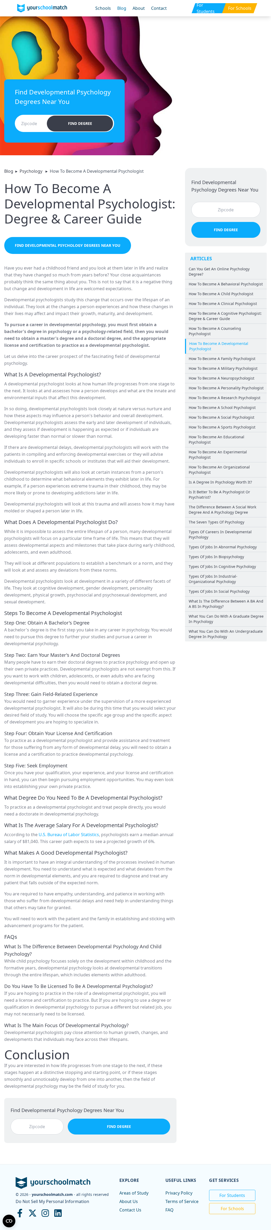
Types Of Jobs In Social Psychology (219, 591)
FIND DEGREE (80, 123)
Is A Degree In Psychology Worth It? (220, 482)
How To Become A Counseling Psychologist (215, 331)
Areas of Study (133, 1193)
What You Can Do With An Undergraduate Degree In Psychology (226, 634)
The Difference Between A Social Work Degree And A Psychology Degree (222, 509)
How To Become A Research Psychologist (224, 397)
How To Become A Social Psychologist (221, 417)
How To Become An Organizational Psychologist (219, 469)
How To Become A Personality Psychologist (226, 387)
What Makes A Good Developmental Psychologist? (66, 852)
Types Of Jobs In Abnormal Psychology (223, 546)
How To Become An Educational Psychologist (216, 439)
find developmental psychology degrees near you (67, 245)
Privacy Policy (178, 1193)
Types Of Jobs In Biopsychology (216, 556)
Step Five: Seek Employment (35, 765)
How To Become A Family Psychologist (222, 358)
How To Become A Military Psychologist (223, 368)
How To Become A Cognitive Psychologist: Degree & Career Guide (225, 316)
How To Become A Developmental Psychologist (218, 346)
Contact (159, 8)
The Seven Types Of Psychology (216, 522)
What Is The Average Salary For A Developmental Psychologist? (81, 825)
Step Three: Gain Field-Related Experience (51, 694)
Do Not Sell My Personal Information (52, 1201)
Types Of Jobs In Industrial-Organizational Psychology (213, 579)
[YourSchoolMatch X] (32, 1213)
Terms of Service (181, 1201)
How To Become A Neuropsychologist (221, 378)
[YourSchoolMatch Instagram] (45, 1213)
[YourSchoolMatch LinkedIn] (58, 1213)
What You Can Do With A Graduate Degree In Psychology (226, 619)
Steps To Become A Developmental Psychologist (63, 613)
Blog (121, 8)
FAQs (10, 936)
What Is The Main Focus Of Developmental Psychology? (66, 1025)
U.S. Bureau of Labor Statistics (69, 834)
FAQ (169, 1210)
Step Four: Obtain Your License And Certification (58, 733)
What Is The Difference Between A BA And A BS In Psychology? (226, 604)
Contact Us (130, 1210)
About (139, 8)
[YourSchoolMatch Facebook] (20, 1213)
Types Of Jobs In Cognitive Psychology (222, 566)
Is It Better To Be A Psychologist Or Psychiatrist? (219, 494)
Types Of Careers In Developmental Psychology (220, 534)
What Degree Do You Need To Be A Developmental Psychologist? (83, 797)
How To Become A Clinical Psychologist (223, 303)
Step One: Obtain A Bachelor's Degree (46, 622)
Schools (103, 8)
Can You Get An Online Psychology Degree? (219, 271)
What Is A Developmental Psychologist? (52, 374)
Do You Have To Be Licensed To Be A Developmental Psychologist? (78, 986)
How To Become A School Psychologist (222, 407)
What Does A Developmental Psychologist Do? (61, 522)
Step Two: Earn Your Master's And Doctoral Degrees (62, 655)
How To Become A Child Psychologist (221, 293)
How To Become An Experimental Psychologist (218, 454)
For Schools (232, 1208)
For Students (232, 1195)
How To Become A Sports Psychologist (222, 427)
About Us (128, 1201)
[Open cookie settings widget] (9, 1221)
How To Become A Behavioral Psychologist (226, 283)
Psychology (31, 171)
